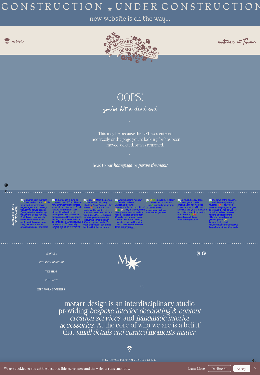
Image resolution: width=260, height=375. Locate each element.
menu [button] (17, 41)
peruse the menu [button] (152, 165)
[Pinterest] (203, 253)
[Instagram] (197, 253)
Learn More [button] (196, 368)
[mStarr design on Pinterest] (6, 190)
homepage (123, 165)
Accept (242, 368)
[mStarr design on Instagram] (6, 185)
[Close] (255, 368)
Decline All (219, 368)
